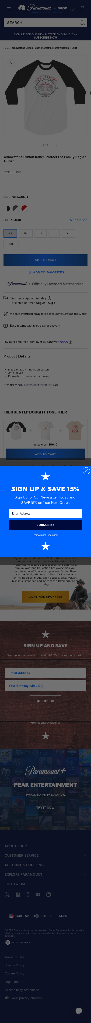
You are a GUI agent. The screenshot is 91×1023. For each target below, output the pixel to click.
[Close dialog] (86, 471)
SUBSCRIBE (45, 525)
